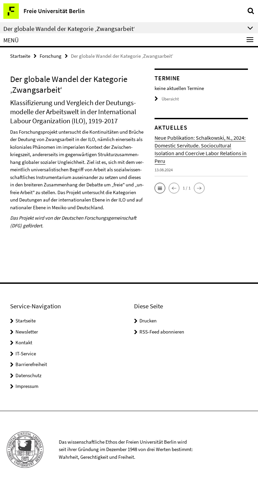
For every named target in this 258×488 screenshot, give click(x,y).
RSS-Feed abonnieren (161, 331)
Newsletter (26, 331)
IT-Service (25, 353)
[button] (160, 188)
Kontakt (23, 342)
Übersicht (170, 99)
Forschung (50, 56)
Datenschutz (28, 375)
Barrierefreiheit (31, 364)
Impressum (26, 386)
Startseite (20, 56)
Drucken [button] (148, 320)
